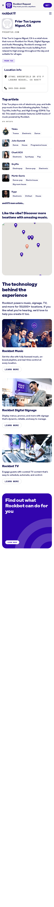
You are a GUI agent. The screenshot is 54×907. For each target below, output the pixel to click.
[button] (27, 246)
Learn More (12, 369)
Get (47, 5)
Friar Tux (8, 61)
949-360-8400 (17, 88)
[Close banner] (3, 5)
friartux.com (10, 32)
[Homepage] (9, 13)
